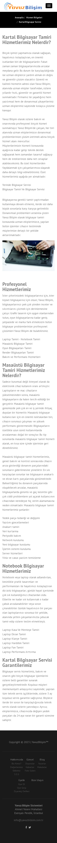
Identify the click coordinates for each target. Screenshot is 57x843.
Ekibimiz (16, 770)
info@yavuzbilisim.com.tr (28, 820)
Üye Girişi (21, 787)
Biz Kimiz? (16, 763)
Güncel (30, 759)
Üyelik (21, 780)
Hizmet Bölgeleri (34, 17)
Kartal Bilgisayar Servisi (30, 22)
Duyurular (30, 763)
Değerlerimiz (16, 767)
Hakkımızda (16, 759)
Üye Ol (21, 784)
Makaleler (42, 767)
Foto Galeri (30, 770)
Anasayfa (19, 17)
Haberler (30, 767)
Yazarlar (42, 763)
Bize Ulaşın (37, 780)
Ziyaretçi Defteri (21, 791)
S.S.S (16, 774)
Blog (42, 759)
